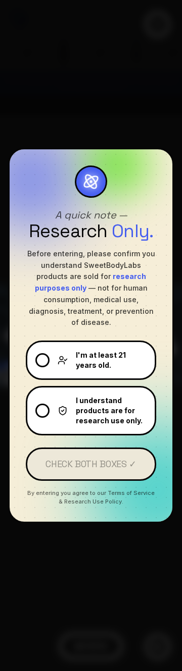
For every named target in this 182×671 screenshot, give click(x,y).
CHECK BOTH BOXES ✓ (91, 464)
